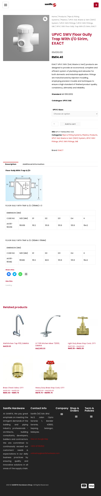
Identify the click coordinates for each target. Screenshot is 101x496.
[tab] (10, 164)
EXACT (60, 150)
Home (54, 16)
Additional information (33, 164)
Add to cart (70, 124)
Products (62, 16)
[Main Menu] (5, 5)
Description (10, 164)
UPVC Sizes (58, 109)
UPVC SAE (67, 100)
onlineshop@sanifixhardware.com (45, 453)
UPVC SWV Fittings (68, 23)
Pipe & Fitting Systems (72, 135)
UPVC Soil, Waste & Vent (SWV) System (68, 138)
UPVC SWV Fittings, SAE (68, 141)
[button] (62, 414)
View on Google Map (39, 439)
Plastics (64, 20)
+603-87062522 (37, 446)
